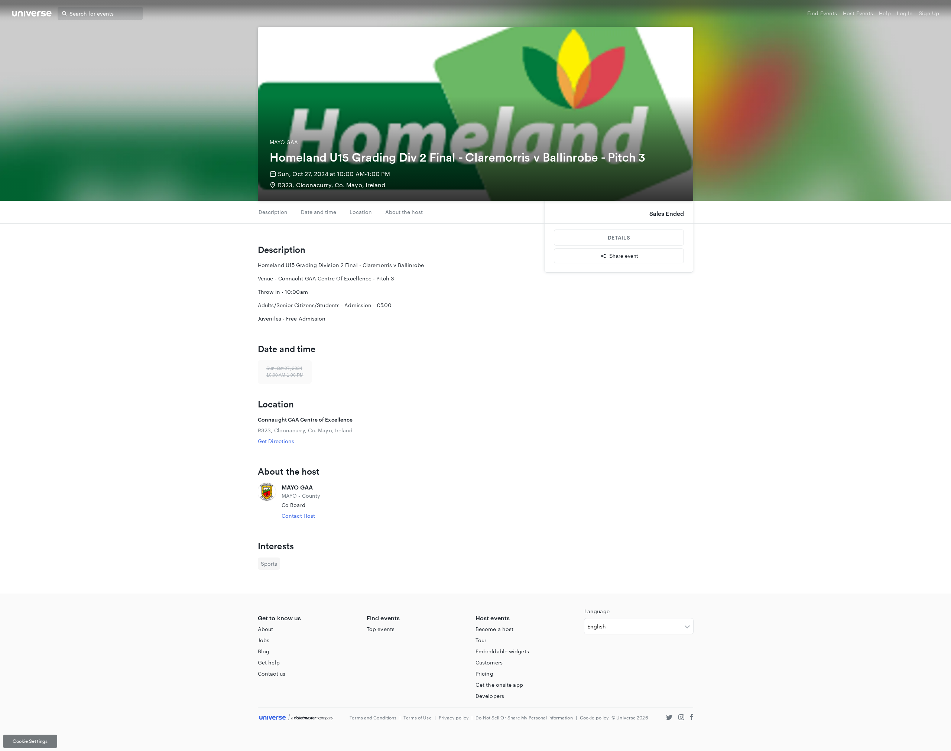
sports (269, 563)
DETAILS (619, 237)
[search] (64, 13)
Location (361, 212)
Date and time (318, 212)
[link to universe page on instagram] (681, 718)
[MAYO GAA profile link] (267, 501)
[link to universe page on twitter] (669, 718)
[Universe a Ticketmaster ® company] (296, 717)
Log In (905, 13)
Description (273, 212)
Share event (623, 256)
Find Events (822, 13)
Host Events (858, 13)
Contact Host (298, 516)
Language (597, 611)
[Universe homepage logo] (32, 15)
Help (884, 13)
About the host (404, 212)
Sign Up (929, 13)
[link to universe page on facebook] (691, 718)
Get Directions (276, 441)
